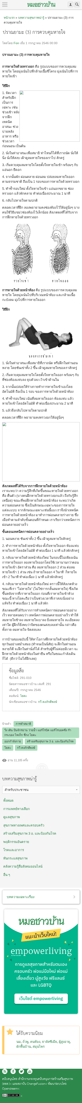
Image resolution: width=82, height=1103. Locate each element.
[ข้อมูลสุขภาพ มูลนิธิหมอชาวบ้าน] (41, 4)
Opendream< (10, 1089)
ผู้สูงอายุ (64, 1041)
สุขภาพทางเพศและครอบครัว (23, 825)
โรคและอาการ (13, 850)
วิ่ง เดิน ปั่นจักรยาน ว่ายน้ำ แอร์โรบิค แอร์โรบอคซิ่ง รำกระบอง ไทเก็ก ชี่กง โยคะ (37, 733)
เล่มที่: (41, 684)
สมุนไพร (39, 1046)
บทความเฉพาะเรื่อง (20, 897)
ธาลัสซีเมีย (49, 1041)
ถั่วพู (25, 1041)
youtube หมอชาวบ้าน (29, 1071)
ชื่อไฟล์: (14, 678)
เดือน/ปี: (14, 690)
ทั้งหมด (8, 800)
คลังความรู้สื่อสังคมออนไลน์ (22, 866)
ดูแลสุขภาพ (11, 817)
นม (18, 1041)
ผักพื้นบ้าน (23, 1046)
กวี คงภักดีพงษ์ (47, 701)
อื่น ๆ (6, 875)
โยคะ (23, 696)
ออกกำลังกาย (12, 741)
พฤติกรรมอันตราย (16, 842)
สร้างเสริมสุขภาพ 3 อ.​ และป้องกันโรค (50, 741)
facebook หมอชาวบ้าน (13, 1071)
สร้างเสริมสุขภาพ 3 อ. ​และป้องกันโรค (29, 833)
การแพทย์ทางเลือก (16, 809)
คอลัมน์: (14, 696)
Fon (16, 43)
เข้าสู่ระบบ (70, 4)
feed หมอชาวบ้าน (4, 1071)
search (77, 4)
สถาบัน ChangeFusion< (32, 1084)
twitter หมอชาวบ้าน (21, 1071)
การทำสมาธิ (23, 723)
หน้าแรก (9, 17)
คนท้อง (35, 1041)
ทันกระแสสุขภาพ (15, 858)
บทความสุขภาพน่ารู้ (31, 17)
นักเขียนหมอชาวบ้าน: (23, 701)
